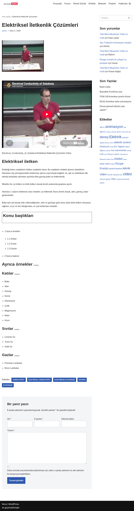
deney (104, 137)
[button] (130, 4)
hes (112, 150)
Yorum (11, 430)
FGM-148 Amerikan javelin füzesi (115, 96)
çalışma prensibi (123, 179)
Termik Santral (113, 175)
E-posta (38, 419)
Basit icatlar (105, 87)
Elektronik (104, 146)
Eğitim (127, 147)
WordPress (14, 504)
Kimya (110, 154)
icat (101, 154)
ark (125, 127)
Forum (67, 3)
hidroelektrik (120, 150)
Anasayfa (57, 3)
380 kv (102, 127)
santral (112, 168)
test (120, 175)
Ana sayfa (6, 17)
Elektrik (92, 3)
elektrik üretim (108, 143)
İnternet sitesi (68, 419)
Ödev (113, 179)
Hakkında (123, 3)
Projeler (112, 3)
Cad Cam (125, 132)
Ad (9, 419)
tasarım (118, 168)
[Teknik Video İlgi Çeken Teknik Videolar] (10, 3)
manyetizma (124, 154)
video (127, 174)
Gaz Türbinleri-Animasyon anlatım (115, 43)
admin (4, 31)
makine (116, 154)
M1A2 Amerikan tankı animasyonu (115, 101)
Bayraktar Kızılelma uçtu (111, 92)
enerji (112, 147)
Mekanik (102, 3)
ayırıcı (103, 131)
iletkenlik (7, 385)
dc (130, 132)
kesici (105, 154)
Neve (4, 504)
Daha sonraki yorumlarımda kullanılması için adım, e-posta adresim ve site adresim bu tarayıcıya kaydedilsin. (45, 472)
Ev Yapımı (119, 146)
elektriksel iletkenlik (64, 380)
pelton (125, 159)
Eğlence (103, 151)
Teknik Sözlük (79, 3)
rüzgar (112, 164)
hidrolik (129, 150)
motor (118, 159)
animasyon (114, 126)
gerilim (108, 150)
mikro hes (110, 159)
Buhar (119, 132)
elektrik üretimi (122, 142)
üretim (102, 183)
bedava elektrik (111, 132)
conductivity (18, 380)
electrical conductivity (39, 380)
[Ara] (129, 18)
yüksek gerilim (105, 179)
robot (107, 164)
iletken (82, 380)
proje (102, 163)
